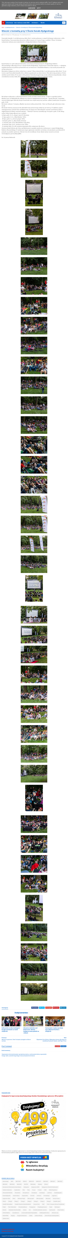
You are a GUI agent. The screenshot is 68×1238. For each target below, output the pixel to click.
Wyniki (43, 23)
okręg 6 (49, 1201)
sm (30, 1210)
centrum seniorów (7, 1190)
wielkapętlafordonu (44, 1212)
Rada (51, 1207)
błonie (46, 1184)
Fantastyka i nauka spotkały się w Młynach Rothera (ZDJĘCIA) (54, 1029)
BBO (12, 1181)
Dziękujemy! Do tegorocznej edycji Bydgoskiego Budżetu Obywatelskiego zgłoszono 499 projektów (32, 1096)
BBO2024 (12, 1184)
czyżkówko (17, 1190)
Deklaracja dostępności (8, 1229)
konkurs (39, 1195)
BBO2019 (38, 1181)
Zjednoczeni (6, 1218)
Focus (33, 1190)
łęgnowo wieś (6, 1198)
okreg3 (10, 1201)
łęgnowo (54, 1195)
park (43, 1204)
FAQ (24, 1190)
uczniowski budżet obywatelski (29, 1212)
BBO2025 (19, 1184)
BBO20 (24, 1181)
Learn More (31, 8)
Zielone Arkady (38, 1215)
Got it (38, 8)
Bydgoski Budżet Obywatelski (16, 1236)
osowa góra (36, 1204)
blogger (57, 1046)
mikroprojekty (39, 1198)
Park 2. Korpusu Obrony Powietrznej (55, 1204)
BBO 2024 (18, 1181)
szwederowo (16, 1212)
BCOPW (26, 1184)
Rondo (4, 1210)
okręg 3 (29, 1201)
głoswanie (17, 1192)
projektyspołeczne (9, 27)
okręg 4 (36, 1201)
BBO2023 (5, 1184)
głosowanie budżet (7, 1192)
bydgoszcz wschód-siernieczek (50, 1187)
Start (3, 27)
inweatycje (34, 1192)
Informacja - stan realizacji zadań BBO (18, 23)
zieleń (30, 1215)
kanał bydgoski (6, 1195)
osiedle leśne (56, 1201)
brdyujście (26, 1187)
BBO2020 (45, 1181)
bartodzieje (5, 1181)
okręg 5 (42, 1201)
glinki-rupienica (53, 1190)
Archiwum (35, 23)
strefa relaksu (6, 1212)
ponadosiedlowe (23, 1207)
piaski (4, 1207)
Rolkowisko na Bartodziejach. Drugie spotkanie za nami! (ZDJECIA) (11, 1029)
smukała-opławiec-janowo (40, 1210)
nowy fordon (56, 1198)
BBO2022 (60, 1181)
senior (24, 1210)
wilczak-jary (55, 1212)
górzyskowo (26, 1192)
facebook (63, 1046)
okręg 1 (16, 1201)
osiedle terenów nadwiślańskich (23, 1204)
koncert (32, 1195)
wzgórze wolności (22, 1215)
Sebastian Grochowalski (14, 1210)
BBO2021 (53, 1181)
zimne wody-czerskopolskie (52, 1215)
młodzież (48, 1198)
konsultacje (46, 1195)
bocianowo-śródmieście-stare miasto (12, 1187)
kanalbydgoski (58, 1192)
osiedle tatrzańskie (7, 1204)
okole (4, 1201)
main (14, 1198)
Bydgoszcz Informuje (8, 1231)
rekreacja (57, 1207)
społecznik (52, 1210)
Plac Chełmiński (12, 1207)
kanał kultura (16, 1195)
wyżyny (13, 1215)
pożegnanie (32, 1207)
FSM (45, 1190)
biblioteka (33, 1184)
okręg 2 (23, 1201)
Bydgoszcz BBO (35, 1187)
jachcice (49, 1192)
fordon (39, 1190)
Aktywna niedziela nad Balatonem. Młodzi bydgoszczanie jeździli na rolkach (31, 1030)
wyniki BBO (5, 1215)
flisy (28, 1190)
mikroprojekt (31, 1198)
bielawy (40, 1184)
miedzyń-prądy (21, 1198)
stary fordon (61, 1210)
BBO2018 (31, 1181)
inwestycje (42, 1192)
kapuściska (25, 1195)
